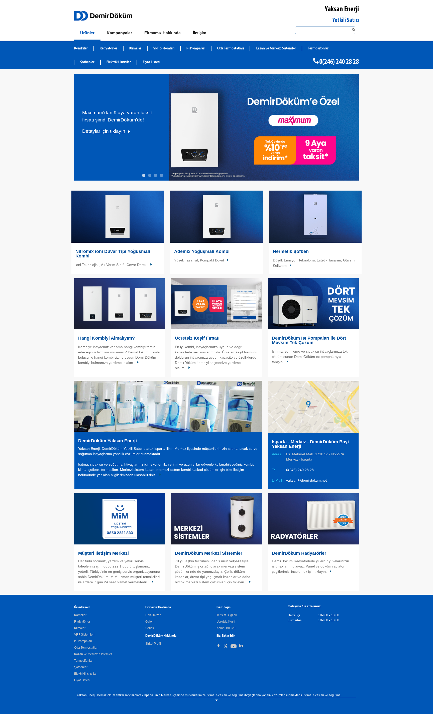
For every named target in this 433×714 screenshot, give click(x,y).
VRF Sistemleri (163, 48)
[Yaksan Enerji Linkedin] (241, 646)
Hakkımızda (153, 615)
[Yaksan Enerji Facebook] (218, 646)
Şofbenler (87, 62)
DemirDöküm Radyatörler (299, 553)
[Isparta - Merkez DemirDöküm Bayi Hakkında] (168, 406)
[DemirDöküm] (103, 16)
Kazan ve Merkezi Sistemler (276, 48)
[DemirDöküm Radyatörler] (313, 518)
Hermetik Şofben (291, 251)
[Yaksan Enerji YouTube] (234, 647)
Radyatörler (108, 48)
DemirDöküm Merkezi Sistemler (208, 553)
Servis (149, 628)
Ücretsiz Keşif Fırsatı (197, 338)
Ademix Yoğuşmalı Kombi (202, 251)
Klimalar (135, 48)
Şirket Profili (153, 643)
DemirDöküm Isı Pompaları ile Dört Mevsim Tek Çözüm (309, 340)
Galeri (149, 621)
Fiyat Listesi (151, 62)
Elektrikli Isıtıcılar (118, 62)
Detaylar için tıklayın (103, 131)
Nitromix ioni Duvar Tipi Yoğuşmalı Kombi (112, 253)
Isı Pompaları (195, 48)
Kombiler (81, 48)
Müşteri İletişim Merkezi (103, 553)
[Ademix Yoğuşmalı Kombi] (216, 217)
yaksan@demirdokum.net (306, 480)
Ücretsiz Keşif (225, 621)
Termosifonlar (318, 48)
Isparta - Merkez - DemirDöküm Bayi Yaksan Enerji (310, 444)
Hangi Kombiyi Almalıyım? (106, 338)
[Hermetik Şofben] (315, 217)
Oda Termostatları (230, 48)
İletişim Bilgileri (226, 615)
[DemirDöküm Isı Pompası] (313, 303)
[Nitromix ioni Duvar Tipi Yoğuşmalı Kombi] (117, 217)
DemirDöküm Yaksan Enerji (107, 441)
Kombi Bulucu (226, 628)
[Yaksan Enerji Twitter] (225, 646)
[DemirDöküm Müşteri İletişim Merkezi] (119, 518)
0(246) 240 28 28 (339, 62)
